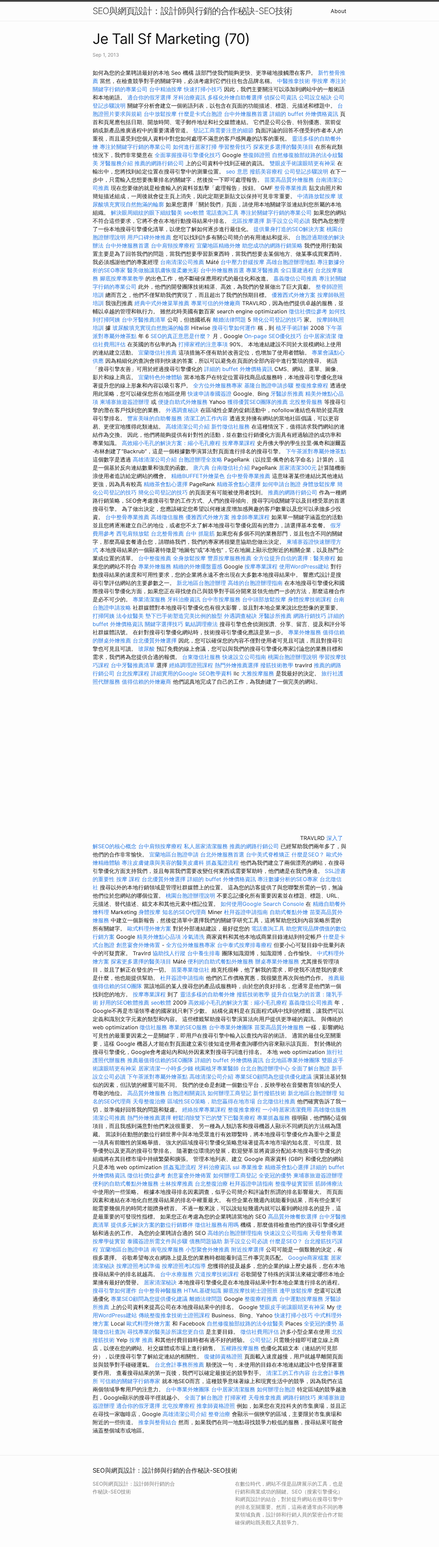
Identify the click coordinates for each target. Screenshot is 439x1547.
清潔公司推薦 (109, 1117)
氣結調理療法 (201, 624)
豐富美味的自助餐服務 (154, 418)
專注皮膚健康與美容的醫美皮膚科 (163, 862)
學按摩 (320, 80)
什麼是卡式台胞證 (200, 113)
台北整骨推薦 (167, 533)
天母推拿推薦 (264, 1397)
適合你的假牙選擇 (149, 97)
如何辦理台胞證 (276, 1389)
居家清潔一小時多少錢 (165, 1068)
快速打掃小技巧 (203, 89)
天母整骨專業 (326, 1233)
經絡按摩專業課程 (205, 1109)
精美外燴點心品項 (159, 936)
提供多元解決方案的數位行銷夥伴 (152, 1224)
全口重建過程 (297, 270)
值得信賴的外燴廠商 (146, 681)
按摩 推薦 (141, 1339)
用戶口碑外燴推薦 (150, 237)
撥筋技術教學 (277, 665)
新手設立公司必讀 (288, 220)
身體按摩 (150, 912)
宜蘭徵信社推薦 (157, 352)
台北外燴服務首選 (223, 854)
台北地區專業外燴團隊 (293, 1060)
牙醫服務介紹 (116, 163)
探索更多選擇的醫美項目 (283, 146)
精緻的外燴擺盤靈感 (197, 566)
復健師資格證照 (224, 1356)
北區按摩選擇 (249, 220)
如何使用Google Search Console (262, 903)
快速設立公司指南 (244, 656)
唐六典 (201, 467)
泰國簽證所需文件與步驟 (157, 1241)
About (338, 11)
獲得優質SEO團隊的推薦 (257, 401)
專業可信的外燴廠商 (215, 303)
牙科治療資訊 (189, 97)
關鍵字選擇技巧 (164, 624)
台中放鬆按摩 (161, 113)
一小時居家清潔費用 (287, 1109)
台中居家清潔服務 (233, 1389)
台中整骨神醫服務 (161, 1290)
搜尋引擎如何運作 (234, 327)
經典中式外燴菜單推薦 (161, 303)
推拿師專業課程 (251, 517)
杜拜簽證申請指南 (246, 912)
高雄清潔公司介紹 (188, 426)
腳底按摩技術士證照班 (251, 1290)
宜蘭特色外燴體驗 (160, 377)
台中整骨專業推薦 (248, 475)
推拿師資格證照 (217, 1405)
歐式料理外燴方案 (150, 928)
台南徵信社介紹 (230, 467)
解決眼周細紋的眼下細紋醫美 (146, 212)
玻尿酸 (146, 648)
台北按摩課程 (133, 673)
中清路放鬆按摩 (317, 196)
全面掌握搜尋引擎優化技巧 (188, 155)
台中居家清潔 (319, 336)
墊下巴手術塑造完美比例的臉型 (183, 615)
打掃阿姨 (104, 615)
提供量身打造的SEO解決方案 (289, 229)
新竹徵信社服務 (230, 426)
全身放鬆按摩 (190, 558)
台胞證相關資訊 (186, 1093)
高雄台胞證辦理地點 (291, 262)
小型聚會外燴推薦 (207, 1249)
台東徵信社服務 (201, 656)
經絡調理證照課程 (191, 665)
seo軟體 (194, 212)
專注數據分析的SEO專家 (288, 879)
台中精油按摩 (166, 89)
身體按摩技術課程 (310, 599)
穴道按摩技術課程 (217, 1274)
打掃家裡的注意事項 (203, 344)
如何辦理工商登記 (229, 1093)
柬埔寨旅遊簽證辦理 (124, 401)
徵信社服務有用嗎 (217, 1224)
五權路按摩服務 (241, 1348)
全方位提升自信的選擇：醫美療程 (294, 558)
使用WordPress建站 (304, 566)
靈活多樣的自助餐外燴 (207, 994)
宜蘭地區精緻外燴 (219, 245)
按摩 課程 (128, 879)
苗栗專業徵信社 (190, 969)
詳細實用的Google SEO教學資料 (191, 673)
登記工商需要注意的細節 (223, 130)
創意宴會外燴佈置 (138, 945)
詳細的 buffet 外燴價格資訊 (304, 113)
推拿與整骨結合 (157, 1422)
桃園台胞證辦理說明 (292, 656)
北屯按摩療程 (179, 1405)
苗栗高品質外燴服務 (290, 179)
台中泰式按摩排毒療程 (245, 945)
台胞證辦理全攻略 (200, 459)
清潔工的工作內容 (206, 418)
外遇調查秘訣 (182, 410)
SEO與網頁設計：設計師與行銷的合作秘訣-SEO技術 (192, 10)
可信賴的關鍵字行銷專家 (130, 1381)
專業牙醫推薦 (262, 270)
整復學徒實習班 (295, 1183)
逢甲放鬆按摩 (297, 1290)
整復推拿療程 (311, 385)
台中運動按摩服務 (302, 1298)
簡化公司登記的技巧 (277, 319)
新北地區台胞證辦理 (201, 582)
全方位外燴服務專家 (218, 385)
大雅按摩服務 (258, 673)
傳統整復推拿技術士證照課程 (175, 1315)
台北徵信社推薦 (276, 1101)
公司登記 (261, 1339)
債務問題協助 (205, 1241)
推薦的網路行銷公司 (159, 163)
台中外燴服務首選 (246, 113)
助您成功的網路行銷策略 (272, 245)
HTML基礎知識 (202, 1290)
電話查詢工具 (222, 212)
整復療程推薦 (261, 1298)
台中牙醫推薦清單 (144, 319)
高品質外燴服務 (146, 1093)
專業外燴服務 (154, 566)
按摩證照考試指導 (184, 1265)
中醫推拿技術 (293, 80)
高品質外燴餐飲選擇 (293, 1216)
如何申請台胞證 (281, 484)
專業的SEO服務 (188, 1027)
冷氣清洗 (193, 936)
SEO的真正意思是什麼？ (181, 336)
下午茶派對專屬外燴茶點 (316, 451)
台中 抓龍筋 (200, 533)
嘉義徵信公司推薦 (295, 278)
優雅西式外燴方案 (294, 294)
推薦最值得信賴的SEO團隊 (160, 1060)
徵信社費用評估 (259, 1331)
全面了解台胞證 (311, 1068)
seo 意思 (237, 171)
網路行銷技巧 (309, 615)
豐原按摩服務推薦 (230, 558)
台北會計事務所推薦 (179, 1364)
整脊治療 (219, 1414)
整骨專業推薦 (290, 187)
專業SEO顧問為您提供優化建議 (273, 1076)
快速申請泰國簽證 (210, 393)
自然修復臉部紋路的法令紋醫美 (245, 1323)
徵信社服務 (153, 1027)
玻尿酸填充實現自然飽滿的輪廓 (150, 327)
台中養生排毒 (204, 953)
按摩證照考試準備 (139, 1265)
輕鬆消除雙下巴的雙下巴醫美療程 (214, 1117)
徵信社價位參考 (308, 311)
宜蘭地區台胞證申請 (174, 854)
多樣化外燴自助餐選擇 (235, 97)
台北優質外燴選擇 (155, 640)
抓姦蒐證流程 (222, 862)
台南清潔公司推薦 (182, 262)
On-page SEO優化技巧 (272, 336)
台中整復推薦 (154, 558)
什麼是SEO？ (308, 854)
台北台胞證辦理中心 (265, 1068)
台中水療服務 (177, 1274)
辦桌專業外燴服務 (278, 961)
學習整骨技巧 (235, 146)
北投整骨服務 (305, 401)
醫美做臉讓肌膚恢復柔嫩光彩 (163, 270)
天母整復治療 (149, 1101)
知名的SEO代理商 (184, 912)
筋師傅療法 (329, 1183)
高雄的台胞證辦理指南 (255, 582)
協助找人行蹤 (169, 953)
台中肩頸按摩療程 (174, 245)
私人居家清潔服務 (206, 846)
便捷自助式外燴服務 (183, 401)
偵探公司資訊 (280, 97)
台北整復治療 (211, 1183)
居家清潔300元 (298, 467)
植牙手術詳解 (292, 327)
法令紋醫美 (130, 615)
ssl (236, 1167)
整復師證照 (256, 155)
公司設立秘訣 (315, 97)
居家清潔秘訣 (160, 1282)
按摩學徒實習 (110, 1241)
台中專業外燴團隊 (231, 1027)
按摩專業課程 (239, 443)
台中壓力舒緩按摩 (243, 262)
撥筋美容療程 (266, 171)
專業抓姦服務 (273, 1117)
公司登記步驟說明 (306, 171)
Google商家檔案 (308, 1257)
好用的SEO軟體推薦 (124, 1002)
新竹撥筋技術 (269, 1093)
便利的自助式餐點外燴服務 (220, 961)
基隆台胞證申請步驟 (269, 385)
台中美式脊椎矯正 (269, 854)
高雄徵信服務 (167, 517)
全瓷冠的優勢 (275, 1175)
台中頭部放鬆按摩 (265, 599)
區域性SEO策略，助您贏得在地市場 (211, 1101)
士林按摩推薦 (176, 1183)
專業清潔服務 (149, 599)
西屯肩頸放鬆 (133, 533)
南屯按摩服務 (168, 1249)
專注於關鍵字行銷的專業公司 (135, 146)
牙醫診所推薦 (287, 393)
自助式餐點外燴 (289, 912)
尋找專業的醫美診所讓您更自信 (165, 1331)
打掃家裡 (236, 1397)
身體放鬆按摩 (319, 484)
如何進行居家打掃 (195, 146)
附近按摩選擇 (248, 1249)
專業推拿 (252, 1167)
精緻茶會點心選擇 (166, 484)
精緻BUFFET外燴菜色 (198, 475)
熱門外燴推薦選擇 (237, 665)
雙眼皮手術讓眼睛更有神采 (302, 163)
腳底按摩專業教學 (122, 278)
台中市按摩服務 (222, 599)
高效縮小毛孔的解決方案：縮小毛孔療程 (171, 443)
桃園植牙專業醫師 (217, 1068)
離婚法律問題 (229, 319)
